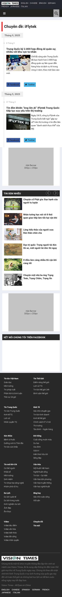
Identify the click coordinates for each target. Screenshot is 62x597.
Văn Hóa (37, 464)
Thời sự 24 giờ (10, 397)
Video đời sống (10, 536)
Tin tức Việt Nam (11, 378)
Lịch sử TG (37, 386)
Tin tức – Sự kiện (40, 475)
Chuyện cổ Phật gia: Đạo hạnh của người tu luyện (40, 201)
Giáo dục (7, 382)
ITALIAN (24, 6)
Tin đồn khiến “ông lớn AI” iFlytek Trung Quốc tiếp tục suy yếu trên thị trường (32, 109)
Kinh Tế (36, 407)
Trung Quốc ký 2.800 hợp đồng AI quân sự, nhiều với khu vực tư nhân (31, 50)
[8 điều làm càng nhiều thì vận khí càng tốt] (13, 265)
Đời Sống (37, 436)
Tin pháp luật (9, 389)
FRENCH (5, 6)
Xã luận (36, 500)
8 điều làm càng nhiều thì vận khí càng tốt (40, 262)
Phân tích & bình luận (13, 393)
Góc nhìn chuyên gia (41, 411)
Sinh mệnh (8, 479)
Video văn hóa (10, 529)
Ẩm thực (7, 511)
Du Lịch (7, 493)
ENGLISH (24, 3)
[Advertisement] (31, 166)
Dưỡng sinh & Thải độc (13, 443)
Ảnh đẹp (7, 508)
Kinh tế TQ (8, 414)
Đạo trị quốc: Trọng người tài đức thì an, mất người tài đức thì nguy (40, 246)
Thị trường (37, 426)
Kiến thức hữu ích (40, 454)
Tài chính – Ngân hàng (43, 429)
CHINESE (33, 3)
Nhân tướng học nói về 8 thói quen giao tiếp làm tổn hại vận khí (40, 216)
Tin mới (36, 525)
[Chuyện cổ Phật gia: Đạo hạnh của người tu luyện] (13, 204)
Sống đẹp (37, 458)
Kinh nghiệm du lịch (12, 504)
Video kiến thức (10, 533)
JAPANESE (14, 6)
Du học (36, 443)
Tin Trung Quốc (10, 407)
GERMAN (52, 3)
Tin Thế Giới (38, 378)
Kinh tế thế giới (39, 418)
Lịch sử (7, 418)
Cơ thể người (9, 468)
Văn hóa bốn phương (42, 479)
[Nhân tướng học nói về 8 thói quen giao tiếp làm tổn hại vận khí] (13, 219)
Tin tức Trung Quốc (12, 411)
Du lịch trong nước (11, 500)
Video (6, 522)
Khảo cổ (7, 472)
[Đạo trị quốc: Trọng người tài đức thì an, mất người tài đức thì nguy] (13, 249)
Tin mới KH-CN (10, 464)
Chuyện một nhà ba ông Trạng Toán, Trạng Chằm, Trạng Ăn (38, 277)
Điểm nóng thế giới (41, 382)
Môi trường (8, 386)
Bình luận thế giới (40, 393)
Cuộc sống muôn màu (42, 439)
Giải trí (36, 450)
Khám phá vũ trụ (11, 486)
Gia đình (37, 447)
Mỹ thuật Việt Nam (41, 468)
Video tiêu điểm (10, 525)
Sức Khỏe (8, 436)
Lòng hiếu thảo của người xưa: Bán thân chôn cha (38, 231)
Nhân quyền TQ (10, 422)
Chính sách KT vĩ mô (42, 422)
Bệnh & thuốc (9, 439)
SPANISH (42, 3)
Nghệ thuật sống (40, 472)
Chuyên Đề (38, 522)
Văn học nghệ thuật (41, 486)
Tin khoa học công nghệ (14, 483)
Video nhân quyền (11, 540)
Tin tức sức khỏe (11, 447)
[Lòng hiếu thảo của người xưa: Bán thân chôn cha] (13, 234)
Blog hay (37, 493)
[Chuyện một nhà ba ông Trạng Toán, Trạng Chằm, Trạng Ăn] (13, 280)
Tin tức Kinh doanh (41, 414)
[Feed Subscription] (4, 32)
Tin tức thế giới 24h (41, 389)
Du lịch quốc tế (10, 497)
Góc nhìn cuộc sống (41, 497)
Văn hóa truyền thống (42, 483)
